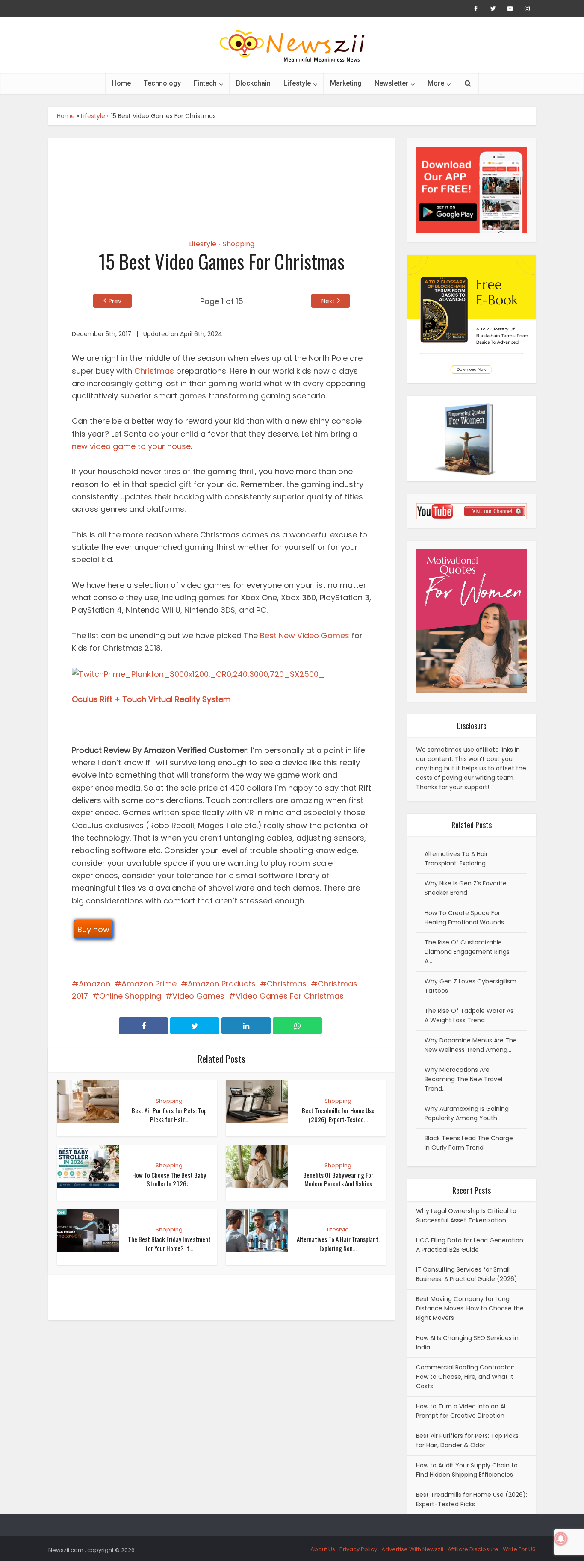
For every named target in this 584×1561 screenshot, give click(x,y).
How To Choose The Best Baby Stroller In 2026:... (169, 1179)
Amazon (94, 983)
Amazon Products (222, 983)
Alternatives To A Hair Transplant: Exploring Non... (338, 1243)
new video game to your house (131, 446)
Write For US (519, 1549)
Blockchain (253, 83)
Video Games (198, 996)
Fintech (205, 83)
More (436, 83)
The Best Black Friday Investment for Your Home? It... (169, 1243)
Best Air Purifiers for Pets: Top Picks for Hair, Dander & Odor (467, 1440)
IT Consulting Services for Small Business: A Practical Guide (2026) (466, 1274)
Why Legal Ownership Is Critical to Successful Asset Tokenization (466, 1216)
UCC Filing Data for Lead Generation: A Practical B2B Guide (470, 1245)
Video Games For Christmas (290, 996)
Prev (115, 301)
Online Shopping (130, 996)
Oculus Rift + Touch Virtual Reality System (151, 699)
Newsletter (391, 83)
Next (328, 301)
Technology (162, 83)
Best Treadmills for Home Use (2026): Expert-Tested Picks (471, 1499)
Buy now (93, 929)
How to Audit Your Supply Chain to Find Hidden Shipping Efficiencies (467, 1470)
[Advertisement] (221, 181)
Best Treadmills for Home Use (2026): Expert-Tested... (338, 1115)
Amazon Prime (149, 983)
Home (121, 83)
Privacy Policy (358, 1549)
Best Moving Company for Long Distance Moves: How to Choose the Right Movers (470, 1308)
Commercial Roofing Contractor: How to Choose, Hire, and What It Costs (465, 1376)
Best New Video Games (304, 635)
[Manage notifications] (561, 1539)
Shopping (238, 244)
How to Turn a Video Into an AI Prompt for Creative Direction (460, 1411)
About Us (322, 1549)
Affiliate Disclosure (473, 1549)
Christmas (154, 371)
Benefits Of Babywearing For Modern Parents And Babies (338, 1179)
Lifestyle (297, 83)
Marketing (346, 83)
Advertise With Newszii (412, 1549)
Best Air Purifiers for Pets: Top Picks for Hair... (169, 1115)
